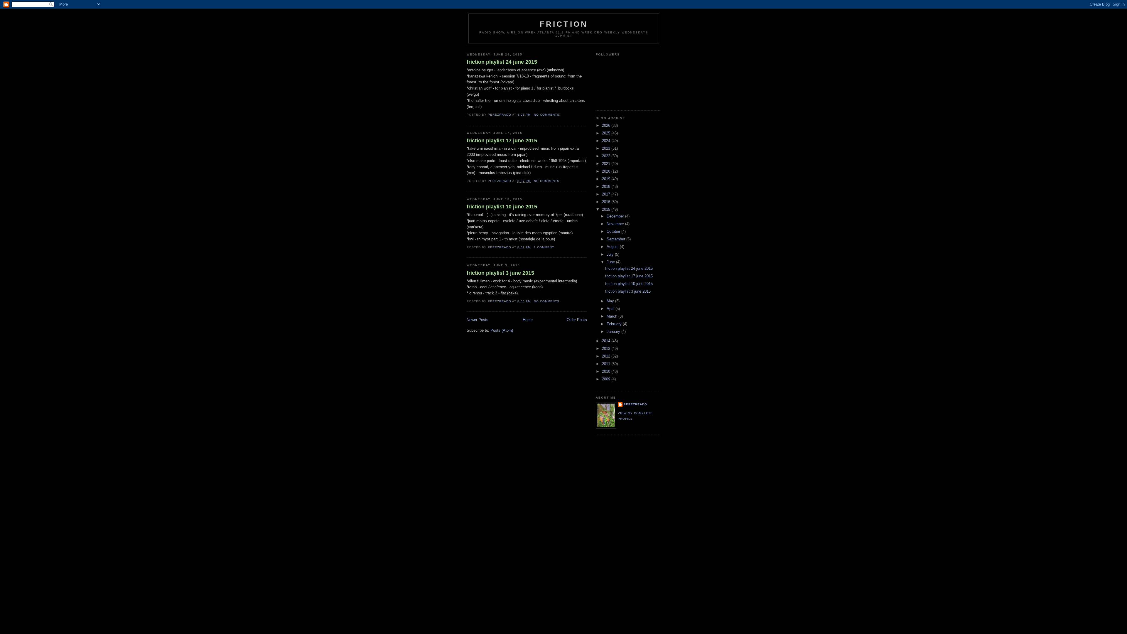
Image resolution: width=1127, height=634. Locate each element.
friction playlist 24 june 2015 (502, 62)
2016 (606, 202)
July (611, 254)
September (616, 239)
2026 (606, 125)
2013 (606, 348)
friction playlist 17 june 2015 (502, 141)
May (611, 301)
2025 (606, 133)
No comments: (548, 114)
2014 (606, 341)
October (614, 231)
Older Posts (577, 320)
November (616, 224)
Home (528, 320)
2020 (606, 171)
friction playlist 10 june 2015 (502, 207)
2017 (606, 194)
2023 (606, 148)
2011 (606, 364)
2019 (606, 179)
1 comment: (545, 247)
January (614, 331)
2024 (606, 141)
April (611, 308)
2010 (606, 371)
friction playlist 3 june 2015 (500, 273)
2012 (606, 356)
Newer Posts (477, 320)
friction (564, 24)
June (611, 262)
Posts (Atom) (501, 330)
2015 (606, 209)
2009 (606, 379)
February (615, 324)
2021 (606, 163)
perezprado (635, 404)
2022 (606, 156)
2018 (606, 186)
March (612, 316)
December (616, 216)
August (613, 247)
